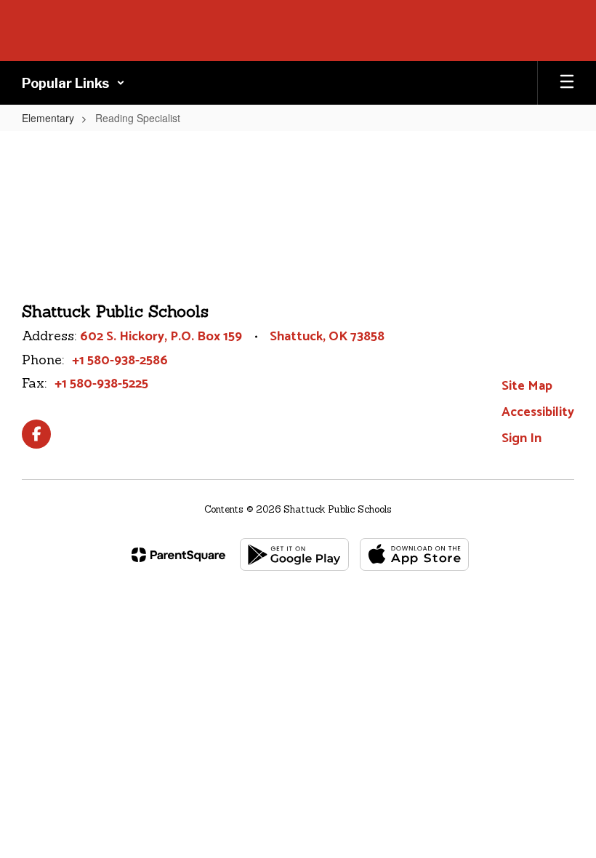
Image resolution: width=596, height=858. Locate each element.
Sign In (521, 438)
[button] (73, 83)
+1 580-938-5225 (101, 384)
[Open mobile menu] (567, 83)
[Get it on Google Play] (294, 554)
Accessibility (538, 412)
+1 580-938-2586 (120, 361)
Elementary (48, 118)
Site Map (527, 386)
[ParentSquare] (178, 555)
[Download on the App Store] (414, 554)
